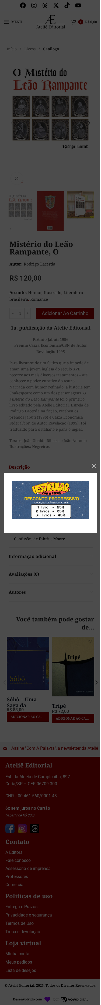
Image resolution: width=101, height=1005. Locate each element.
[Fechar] (94, 466)
